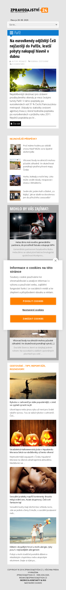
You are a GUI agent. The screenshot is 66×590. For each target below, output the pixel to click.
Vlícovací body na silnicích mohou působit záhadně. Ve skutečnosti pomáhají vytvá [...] (33, 342)
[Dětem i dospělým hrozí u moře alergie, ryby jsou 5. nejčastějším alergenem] (33, 530)
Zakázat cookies (33, 318)
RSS (44, 580)
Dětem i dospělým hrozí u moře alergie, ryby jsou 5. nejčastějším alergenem (31, 548)
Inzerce (24, 580)
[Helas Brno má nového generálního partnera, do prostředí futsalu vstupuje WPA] (33, 225)
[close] (55, 260)
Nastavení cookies (33, 583)
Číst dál (16, 123)
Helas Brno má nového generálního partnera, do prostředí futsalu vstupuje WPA (33, 244)
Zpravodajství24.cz (33, 569)
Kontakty (35, 580)
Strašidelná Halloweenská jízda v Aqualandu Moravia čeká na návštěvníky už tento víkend (31, 451)
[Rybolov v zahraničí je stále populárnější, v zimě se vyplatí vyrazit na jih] (33, 385)
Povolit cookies (33, 301)
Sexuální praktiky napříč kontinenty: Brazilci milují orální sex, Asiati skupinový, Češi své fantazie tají (31, 499)
